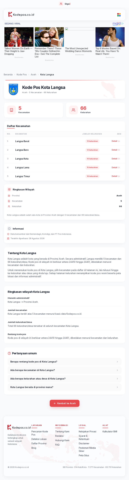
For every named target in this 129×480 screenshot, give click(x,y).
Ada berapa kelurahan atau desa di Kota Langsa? (37, 378)
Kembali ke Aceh (66, 403)
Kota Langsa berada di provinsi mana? (31, 387)
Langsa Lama (22, 167)
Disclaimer (84, 443)
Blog (33, 447)
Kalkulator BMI (110, 431)
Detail (114, 141)
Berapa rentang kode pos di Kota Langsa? (33, 361)
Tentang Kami (62, 431)
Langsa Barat (22, 141)
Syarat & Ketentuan (84, 437)
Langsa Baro (22, 150)
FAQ (57, 444)
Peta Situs (84, 455)
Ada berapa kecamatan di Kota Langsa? (32, 370)
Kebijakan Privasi (87, 431)
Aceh (33, 74)
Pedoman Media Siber (87, 449)
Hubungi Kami (62, 440)
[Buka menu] (119, 14)
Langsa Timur (22, 176)
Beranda (8, 74)
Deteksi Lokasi (39, 439)
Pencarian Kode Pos (39, 433)
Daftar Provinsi (39, 443)
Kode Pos (22, 74)
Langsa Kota (21, 158)
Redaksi (59, 436)
